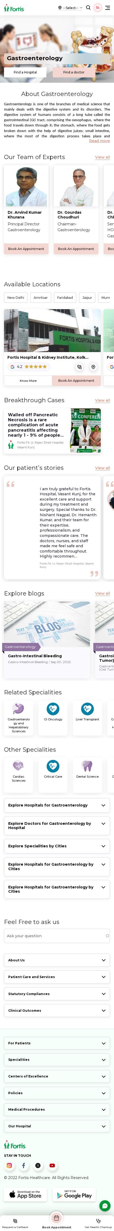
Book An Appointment (26, 249)
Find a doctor (74, 72)
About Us (16, 960)
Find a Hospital (25, 72)
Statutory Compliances (29, 994)
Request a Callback (15, 1227)
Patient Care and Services (31, 977)
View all (102, 157)
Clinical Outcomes (24, 1011)
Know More (28, 381)
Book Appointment (56, 1227)
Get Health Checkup (98, 1227)
